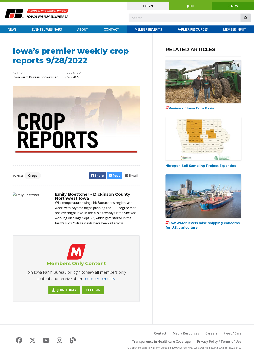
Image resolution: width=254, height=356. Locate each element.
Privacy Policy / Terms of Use (219, 341)
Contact (111, 29)
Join (190, 6)
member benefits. (100, 278)
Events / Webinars (47, 29)
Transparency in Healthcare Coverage (161, 341)
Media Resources (186, 333)
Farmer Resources (192, 29)
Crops (32, 175)
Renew (233, 6)
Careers (211, 333)
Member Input (234, 29)
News (12, 29)
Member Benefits (148, 29)
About (82, 29)
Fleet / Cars (232, 333)
